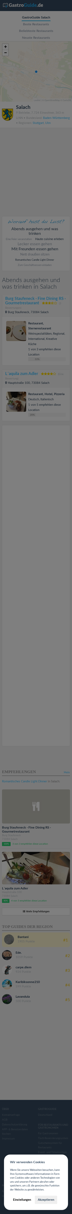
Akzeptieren (46, 1199)
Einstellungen (22, 1199)
